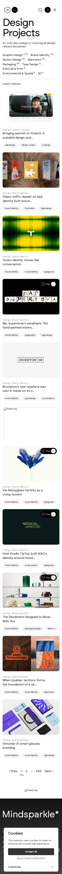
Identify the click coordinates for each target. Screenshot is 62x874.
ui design (46, 145)
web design (10, 145)
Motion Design (14, 59)
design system (28, 145)
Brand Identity (42, 55)
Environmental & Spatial (19, 73)
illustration (30, 208)
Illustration (36, 59)
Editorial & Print (14, 68)
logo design (46, 208)
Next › (49, 771)
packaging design (33, 628)
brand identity (11, 208)
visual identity (31, 272)
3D (40, 73)
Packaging (11, 64)
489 (38, 771)
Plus (48, 284)
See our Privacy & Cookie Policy (31, 858)
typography (49, 272)
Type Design (31, 64)
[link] (31, 106)
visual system (31, 565)
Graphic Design (15, 55)
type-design (30, 398)
